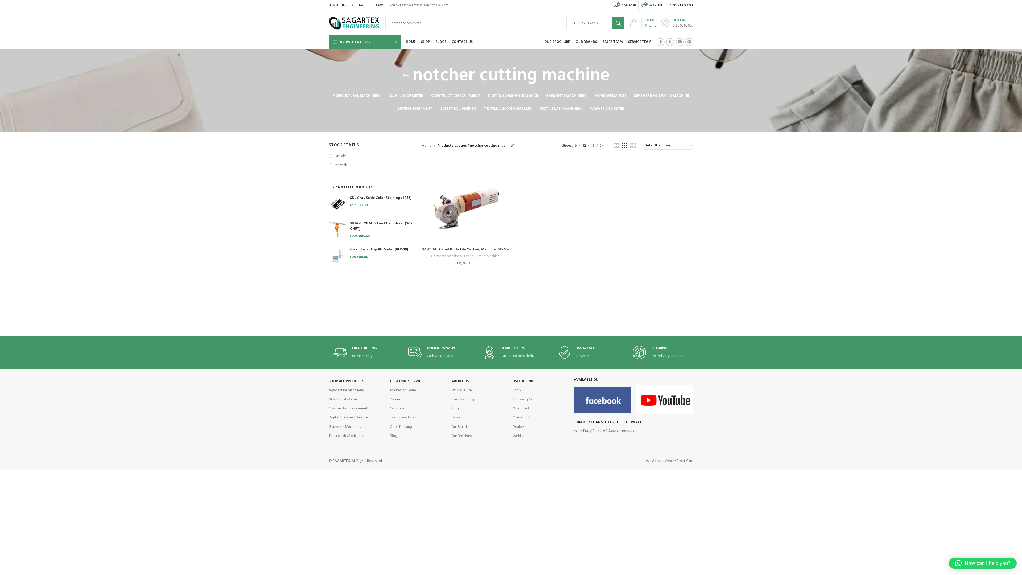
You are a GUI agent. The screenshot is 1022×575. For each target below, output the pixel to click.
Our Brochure (461, 436)
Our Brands (459, 427)
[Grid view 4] (633, 146)
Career (456, 417)
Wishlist (519, 436)
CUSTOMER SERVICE (406, 381)
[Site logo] (354, 23)
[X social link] (670, 42)
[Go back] (406, 76)
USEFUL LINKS (524, 381)
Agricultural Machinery (346, 390)
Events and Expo (403, 417)
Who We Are (461, 390)
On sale (340, 156)
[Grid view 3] (624, 146)
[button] (465, 206)
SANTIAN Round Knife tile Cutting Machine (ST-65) (465, 250)
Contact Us (521, 417)
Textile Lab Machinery (346, 436)
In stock (341, 165)
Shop (517, 390)
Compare (397, 408)
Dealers (396, 399)
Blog (393, 436)
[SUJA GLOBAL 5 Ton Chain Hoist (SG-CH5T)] (337, 230)
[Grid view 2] (616, 146)
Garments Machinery (447, 256)
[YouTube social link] (680, 42)
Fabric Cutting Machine (482, 256)
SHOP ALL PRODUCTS (346, 381)
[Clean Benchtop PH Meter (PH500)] (337, 255)
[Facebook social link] (661, 42)
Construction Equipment (348, 408)
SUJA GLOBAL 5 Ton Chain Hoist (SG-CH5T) (381, 226)
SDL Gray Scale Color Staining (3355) (380, 198)
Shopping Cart (524, 399)
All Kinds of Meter (343, 399)
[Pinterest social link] (689, 42)
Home (427, 146)
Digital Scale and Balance (348, 417)
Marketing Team (403, 390)
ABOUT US (460, 381)
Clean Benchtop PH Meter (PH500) (379, 249)
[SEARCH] (618, 23)
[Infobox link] (677, 23)
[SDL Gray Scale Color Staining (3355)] (337, 204)
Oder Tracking (401, 427)
